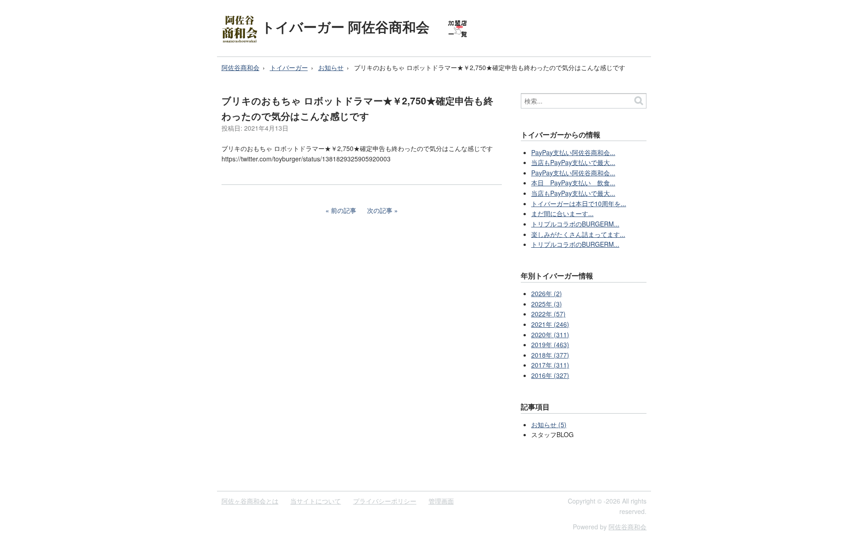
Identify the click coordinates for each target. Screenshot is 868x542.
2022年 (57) (548, 313)
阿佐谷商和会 (240, 67)
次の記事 (379, 210)
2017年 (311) (550, 364)
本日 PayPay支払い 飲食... (573, 182)
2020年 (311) (550, 334)
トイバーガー (289, 67)
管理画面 (441, 500)
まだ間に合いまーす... (562, 213)
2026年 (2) (546, 293)
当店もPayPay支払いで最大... (573, 162)
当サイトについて (315, 500)
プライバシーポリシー (384, 500)
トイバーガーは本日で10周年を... (578, 203)
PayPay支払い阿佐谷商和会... (573, 152)
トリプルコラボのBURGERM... (575, 223)
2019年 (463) (550, 344)
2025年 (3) (546, 303)
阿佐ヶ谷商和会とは (250, 500)
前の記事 (343, 210)
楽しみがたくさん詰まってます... (578, 234)
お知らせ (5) (548, 424)
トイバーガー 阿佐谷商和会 (345, 26)
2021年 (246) (550, 324)
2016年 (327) (550, 375)
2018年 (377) (550, 354)
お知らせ (331, 67)
